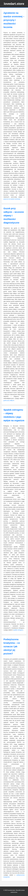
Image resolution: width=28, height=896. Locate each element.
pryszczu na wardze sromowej (12, 199)
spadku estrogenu (18, 630)
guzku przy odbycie (9, 400)
